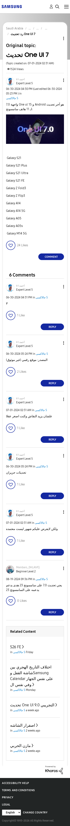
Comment (51, 256)
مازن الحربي (20, 745)
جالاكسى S (12, 98)
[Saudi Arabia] (12, 6)
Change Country (35, 812)
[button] (57, 80)
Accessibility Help (15, 783)
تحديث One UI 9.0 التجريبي (32, 705)
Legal (6, 804)
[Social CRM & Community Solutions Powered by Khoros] (54, 770)
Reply (52, 327)
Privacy (7, 797)
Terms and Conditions (18, 790)
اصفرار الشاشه (22, 725)
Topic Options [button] (57, 38)
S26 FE (15, 647)
